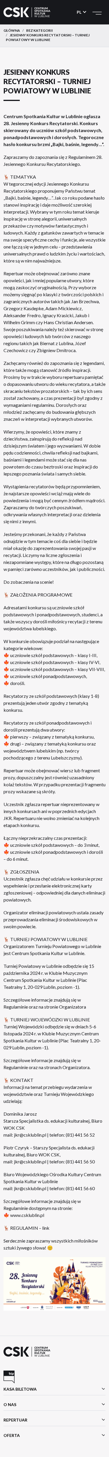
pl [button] (79, 12)
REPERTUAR (15, 1419)
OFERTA (11, 1435)
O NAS (9, 1404)
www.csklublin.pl (27, 1215)
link (45, 1228)
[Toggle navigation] (97, 12)
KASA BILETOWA (20, 1389)
